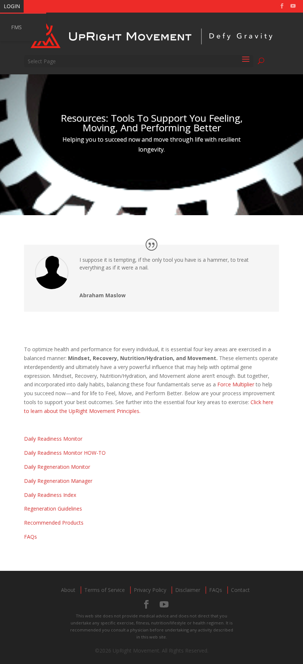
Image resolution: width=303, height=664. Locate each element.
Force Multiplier (236, 384)
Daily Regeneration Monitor (57, 466)
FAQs (30, 536)
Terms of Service (104, 589)
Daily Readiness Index (50, 494)
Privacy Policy (150, 589)
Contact (240, 589)
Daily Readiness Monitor (53, 438)
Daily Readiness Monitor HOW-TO (65, 452)
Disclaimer (187, 589)
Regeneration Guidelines (53, 508)
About (68, 589)
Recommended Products (54, 522)
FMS (16, 27)
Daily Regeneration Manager (58, 480)
